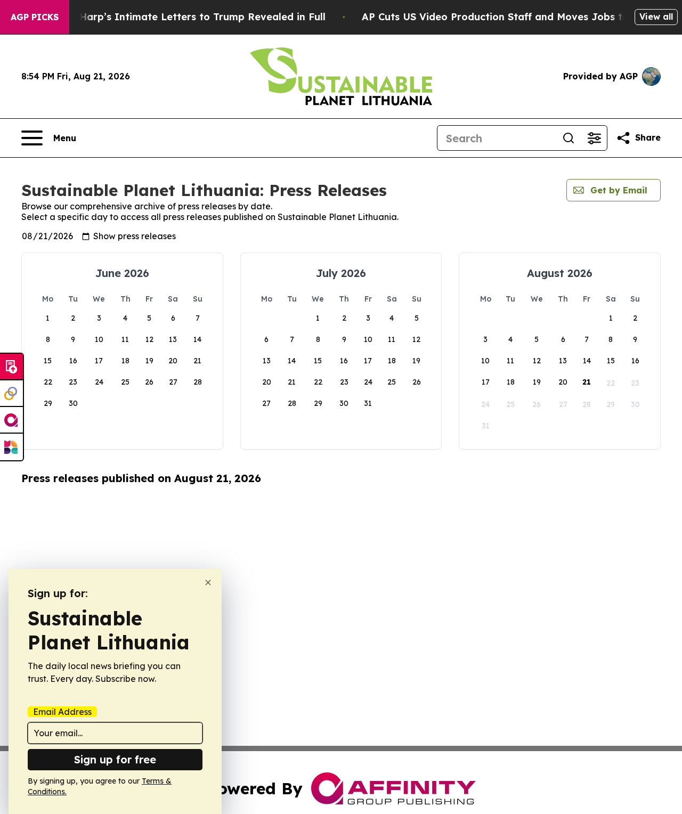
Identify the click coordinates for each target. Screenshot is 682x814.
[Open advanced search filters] (594, 138)
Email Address (62, 711)
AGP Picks (35, 17)
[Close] (208, 582)
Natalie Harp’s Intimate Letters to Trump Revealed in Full (183, 17)
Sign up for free (115, 759)
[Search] (568, 138)
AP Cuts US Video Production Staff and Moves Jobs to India (510, 17)
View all (656, 16)
